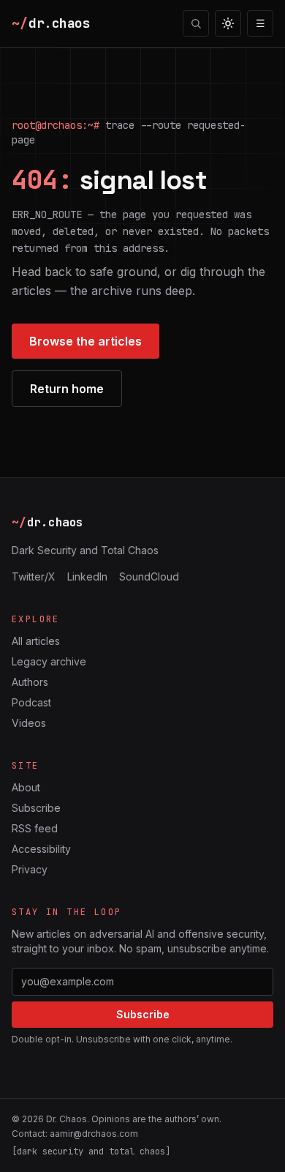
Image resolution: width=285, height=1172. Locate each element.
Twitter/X (34, 576)
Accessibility (41, 849)
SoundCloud (149, 576)
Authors (30, 682)
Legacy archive (49, 661)
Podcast (31, 702)
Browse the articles (85, 341)
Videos (29, 723)
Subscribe (36, 808)
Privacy (30, 869)
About (26, 787)
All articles (36, 641)
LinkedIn (87, 576)
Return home (67, 388)
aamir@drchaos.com (94, 1133)
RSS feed (35, 828)
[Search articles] (196, 23)
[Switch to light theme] (228, 23)
